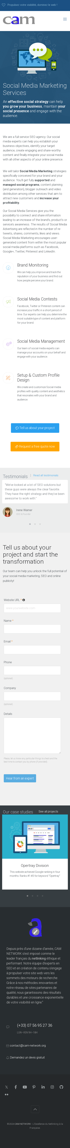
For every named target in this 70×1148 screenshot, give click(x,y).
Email (8, 641)
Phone (8, 662)
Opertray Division (35, 865)
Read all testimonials (45, 475)
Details (8, 714)
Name (8, 620)
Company (10, 688)
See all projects (48, 811)
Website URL (27, 600)
